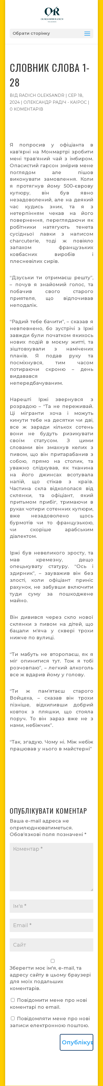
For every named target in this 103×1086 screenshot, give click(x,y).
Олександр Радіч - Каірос (55, 102)
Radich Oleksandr (41, 95)
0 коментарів (26, 109)
